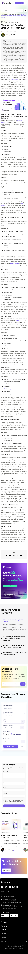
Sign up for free (6, 870)
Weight (5, 719)
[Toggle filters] (25, 10)
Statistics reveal (14, 79)
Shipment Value (6, 738)
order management (13, 406)
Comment (5, 771)
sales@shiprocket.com (8, 896)
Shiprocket (14, 35)
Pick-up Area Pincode (8, 705)
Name (5, 781)
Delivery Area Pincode (8, 712)
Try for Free (19, 3)
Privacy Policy (15, 945)
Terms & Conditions (6, 945)
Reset (21, 746)
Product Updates (5, 832)
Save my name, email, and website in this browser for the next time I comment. (14, 801)
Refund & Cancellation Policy (14, 946)
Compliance (23, 945)
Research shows (14, 263)
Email (4, 787)
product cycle (18, 320)
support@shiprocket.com (9, 894)
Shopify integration (9, 389)
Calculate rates (10, 746)
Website (5, 793)
